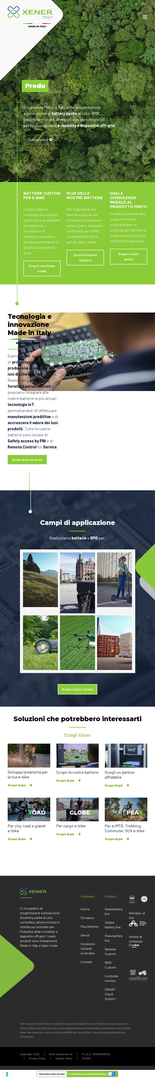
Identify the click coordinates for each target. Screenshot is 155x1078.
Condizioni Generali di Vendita (88, 948)
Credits (86, 1058)
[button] (145, 17)
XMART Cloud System (110, 994)
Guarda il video (37, 139)
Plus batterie (89, 927)
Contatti (86, 962)
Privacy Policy (37, 1058)
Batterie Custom (110, 952)
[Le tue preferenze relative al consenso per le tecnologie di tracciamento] (7, 1074)
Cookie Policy (64, 1058)
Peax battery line (114, 938)
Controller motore (111, 978)
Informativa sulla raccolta (52, 1074)
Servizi (85, 935)
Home (85, 909)
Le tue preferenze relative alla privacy (87, 1074)
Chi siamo (87, 918)
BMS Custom (110, 965)
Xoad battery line (114, 911)
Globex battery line (113, 925)
